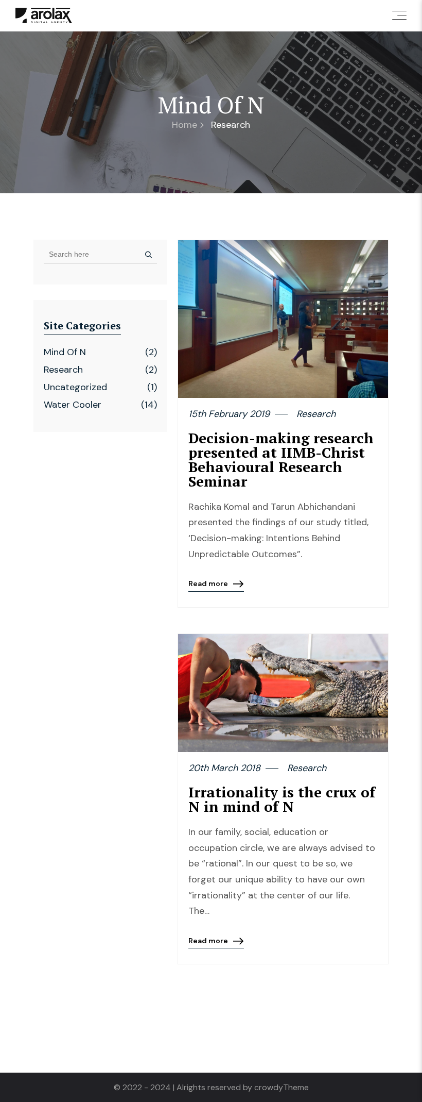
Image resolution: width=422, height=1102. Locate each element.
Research (63, 369)
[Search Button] (146, 254)
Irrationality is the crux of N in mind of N (281, 799)
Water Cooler (72, 404)
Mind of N (65, 352)
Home (184, 125)
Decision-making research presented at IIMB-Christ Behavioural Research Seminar (281, 459)
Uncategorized (75, 387)
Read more (208, 585)
